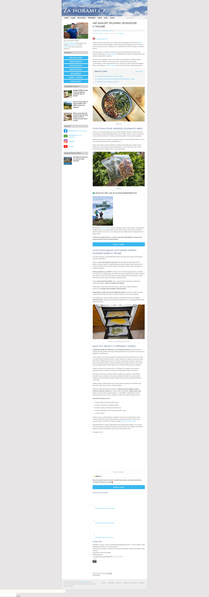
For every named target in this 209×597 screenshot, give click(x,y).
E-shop (112, 18)
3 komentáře (120, 33)
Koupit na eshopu (118, 244)
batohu (140, 42)
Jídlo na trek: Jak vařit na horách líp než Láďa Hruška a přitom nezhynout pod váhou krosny (80, 116)
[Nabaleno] (119, 186)
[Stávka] (98, 573)
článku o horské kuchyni (129, 421)
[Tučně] (93, 573)
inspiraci (66, 47)
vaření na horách (111, 65)
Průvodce (76, 61)
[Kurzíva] (95, 573)
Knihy (100, 18)
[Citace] (103, 573)
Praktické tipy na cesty (107, 30)
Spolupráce (81, 18)
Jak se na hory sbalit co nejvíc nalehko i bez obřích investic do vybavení (80, 104)
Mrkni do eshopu (118, 487)
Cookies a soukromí (130, 583)
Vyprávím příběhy (69, 43)
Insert (18, 596)
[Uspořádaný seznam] (99, 573)
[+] (111, 573)
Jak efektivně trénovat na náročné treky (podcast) (80, 159)
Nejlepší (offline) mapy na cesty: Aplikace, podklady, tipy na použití (80, 93)
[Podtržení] (96, 573)
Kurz (106, 18)
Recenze (76, 73)
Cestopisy (76, 65)
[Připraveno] (119, 121)
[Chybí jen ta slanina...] (119, 470)
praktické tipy (73, 45)
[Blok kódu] (104, 573)
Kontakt (142, 583)
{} (108, 573)
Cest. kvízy (76, 77)
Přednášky (92, 18)
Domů (66, 18)
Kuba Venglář (99, 33)
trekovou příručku (105, 228)
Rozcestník (97, 30)
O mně (73, 18)
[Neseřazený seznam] (101, 573)
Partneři (111, 583)
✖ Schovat (139, 71)
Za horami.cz (85, 582)
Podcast (76, 81)
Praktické (75, 57)
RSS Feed (118, 583)
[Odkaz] (106, 573)
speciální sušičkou (111, 54)
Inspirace (76, 69)
